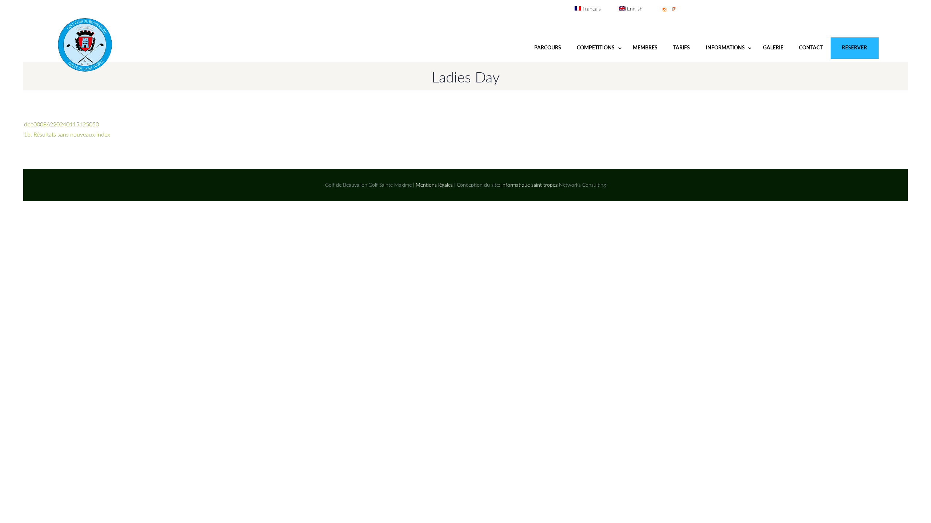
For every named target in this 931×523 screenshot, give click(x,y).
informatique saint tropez (530, 185)
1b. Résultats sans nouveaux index (67, 135)
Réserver (854, 47)
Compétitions (596, 47)
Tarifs (681, 47)
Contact (811, 47)
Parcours (547, 47)
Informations (725, 47)
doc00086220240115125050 (61, 124)
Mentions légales (434, 185)
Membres (645, 47)
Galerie (773, 47)
